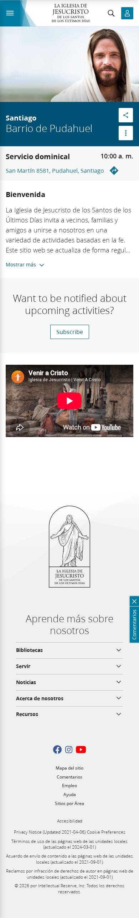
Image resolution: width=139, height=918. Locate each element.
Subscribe (69, 332)
